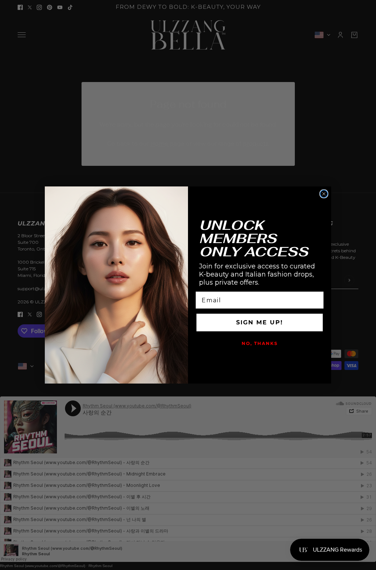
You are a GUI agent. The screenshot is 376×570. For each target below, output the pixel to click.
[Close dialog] (324, 193)
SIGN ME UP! (259, 322)
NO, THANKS (260, 343)
